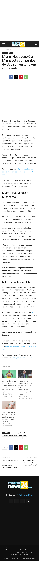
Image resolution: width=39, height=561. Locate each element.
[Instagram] (16, 501)
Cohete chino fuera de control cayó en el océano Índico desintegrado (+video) (10, 464)
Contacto (25, 554)
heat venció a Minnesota (10, 435)
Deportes (10, 49)
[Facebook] (11, 77)
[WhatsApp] (26, 77)
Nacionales (9, 548)
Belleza (7, 552)
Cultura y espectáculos (11, 550)
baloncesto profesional (18, 433)
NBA (32, 312)
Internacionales (19, 548)
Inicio (3, 49)
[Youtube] (28, 501)
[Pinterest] (21, 77)
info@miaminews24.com (24, 495)
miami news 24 (7, 438)
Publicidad (29, 552)
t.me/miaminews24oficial (22, 358)
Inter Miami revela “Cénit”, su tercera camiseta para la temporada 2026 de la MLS (8, 417)
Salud (13, 552)
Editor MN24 (8, 72)
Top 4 (10, 53)
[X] (16, 77)
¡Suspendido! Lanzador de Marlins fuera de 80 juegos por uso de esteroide (18, 172)
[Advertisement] (19, 20)
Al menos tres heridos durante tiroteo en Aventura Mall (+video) (29, 463)
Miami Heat (22, 435)
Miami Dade (20, 552)
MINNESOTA (17, 438)
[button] (3, 44)
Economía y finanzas (26, 550)
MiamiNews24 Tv (16, 554)
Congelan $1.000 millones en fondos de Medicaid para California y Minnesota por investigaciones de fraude (25, 387)
